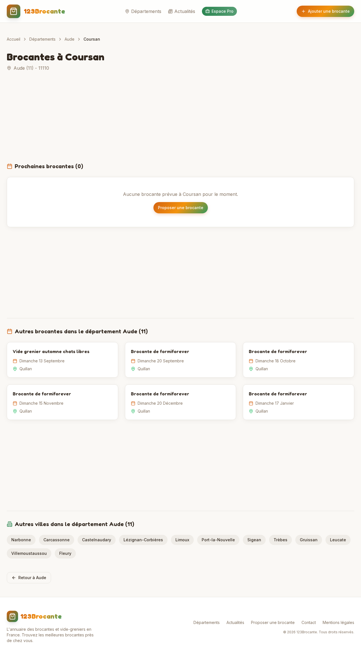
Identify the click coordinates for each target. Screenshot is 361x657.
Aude (69, 39)
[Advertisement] (180, 120)
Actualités (184, 11)
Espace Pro (223, 11)
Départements (146, 11)
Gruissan (309, 539)
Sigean (254, 539)
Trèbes (280, 539)
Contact (308, 622)
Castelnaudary (96, 539)
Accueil (13, 39)
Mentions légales (338, 622)
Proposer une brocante (180, 207)
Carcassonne (56, 539)
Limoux (182, 539)
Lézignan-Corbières (143, 539)
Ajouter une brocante (329, 11)
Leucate (338, 539)
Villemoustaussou (29, 553)
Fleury (65, 553)
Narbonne (21, 539)
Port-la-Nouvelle (218, 539)
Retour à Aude (32, 577)
